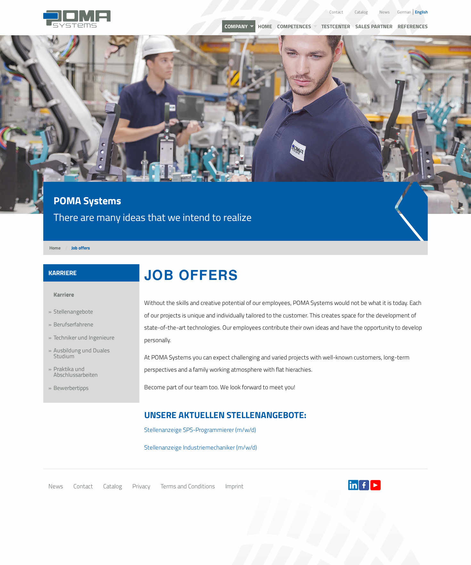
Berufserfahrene (73, 324)
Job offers (80, 247)
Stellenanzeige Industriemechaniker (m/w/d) (200, 447)
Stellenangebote (73, 311)
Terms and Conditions (188, 486)
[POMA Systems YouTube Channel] (375, 484)
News (384, 12)
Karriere (64, 294)
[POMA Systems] (77, 16)
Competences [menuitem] (294, 26)
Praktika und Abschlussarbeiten (76, 372)
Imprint (234, 486)
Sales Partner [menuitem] (373, 26)
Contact (336, 12)
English (421, 12)
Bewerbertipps (71, 388)
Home (55, 247)
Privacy (141, 486)
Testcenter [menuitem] (335, 26)
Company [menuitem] (236, 26)
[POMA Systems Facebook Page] (364, 484)
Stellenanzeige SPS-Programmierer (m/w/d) (200, 429)
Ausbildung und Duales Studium (82, 353)
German (404, 12)
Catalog (361, 12)
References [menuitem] (413, 26)
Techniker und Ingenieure (84, 337)
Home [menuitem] (265, 26)
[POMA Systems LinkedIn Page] (353, 484)
